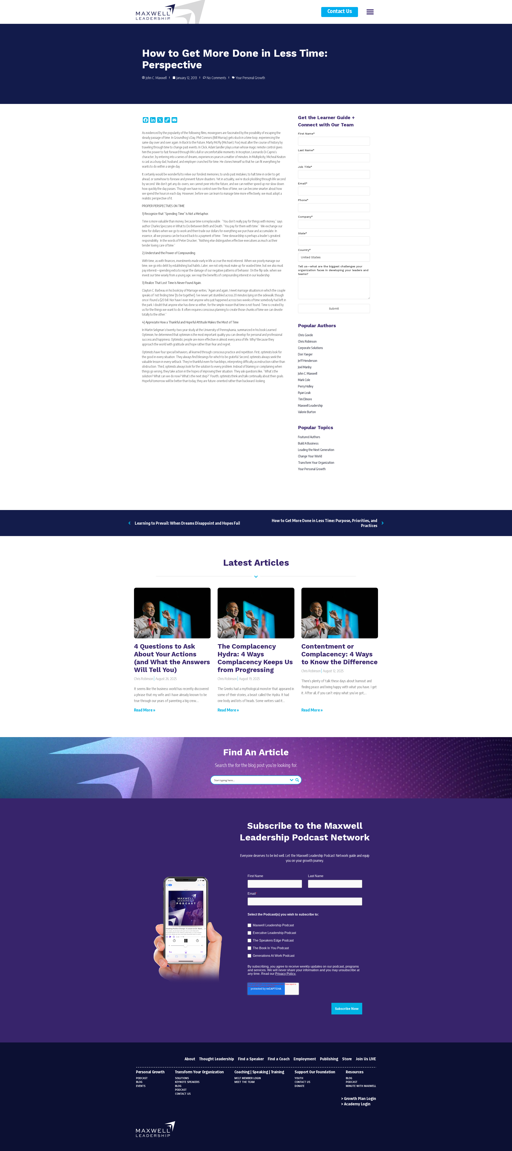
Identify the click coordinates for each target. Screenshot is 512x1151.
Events (140, 1086)
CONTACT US (302, 1082)
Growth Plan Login (360, 1099)
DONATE (299, 1086)
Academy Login (357, 1104)
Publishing (329, 1059)
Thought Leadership (216, 1059)
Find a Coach (279, 1059)
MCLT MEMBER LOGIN (247, 1078)
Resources (355, 1072)
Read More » (144, 709)
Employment (305, 1059)
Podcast (142, 1078)
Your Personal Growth (250, 77)
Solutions (182, 1078)
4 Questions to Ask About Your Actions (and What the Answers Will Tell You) (172, 658)
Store (347, 1059)
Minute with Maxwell (361, 1086)
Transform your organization (199, 1072)
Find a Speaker (251, 1059)
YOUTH (299, 1078)
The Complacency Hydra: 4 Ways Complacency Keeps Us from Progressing (255, 658)
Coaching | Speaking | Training (259, 1072)
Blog (139, 1082)
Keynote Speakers (187, 1082)
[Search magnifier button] (297, 780)
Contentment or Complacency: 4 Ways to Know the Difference (339, 654)
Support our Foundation (315, 1072)
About (190, 1059)
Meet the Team (244, 1082)
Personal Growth (150, 1072)
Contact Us (339, 11)
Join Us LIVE (366, 1059)
